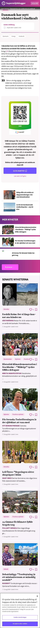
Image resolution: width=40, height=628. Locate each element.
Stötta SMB (35, 3)
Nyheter (7, 9)
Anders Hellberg (9, 25)
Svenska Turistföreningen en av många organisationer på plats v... (19, 428)
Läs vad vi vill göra (20, 176)
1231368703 (19, 171)
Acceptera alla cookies (20, 624)
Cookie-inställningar (20, 617)
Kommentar (8, 359)
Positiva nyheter (17, 414)
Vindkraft (21, 36)
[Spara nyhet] (36, 309)
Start (2, 9)
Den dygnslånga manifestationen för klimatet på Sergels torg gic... (18, 531)
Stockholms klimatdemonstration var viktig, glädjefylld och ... (19, 376)
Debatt (6, 569)
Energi (13, 36)
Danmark (5, 36)
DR (7, 51)
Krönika (6, 309)
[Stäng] (37, 596)
